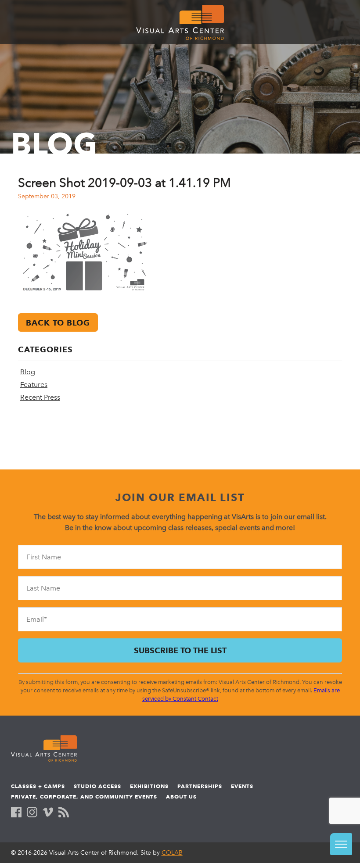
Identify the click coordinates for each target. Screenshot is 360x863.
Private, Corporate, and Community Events (84, 796)
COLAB (172, 852)
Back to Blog (58, 322)
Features (33, 384)
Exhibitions (149, 786)
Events (242, 786)
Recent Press (40, 397)
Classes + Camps (38, 786)
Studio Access (97, 786)
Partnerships (199, 786)
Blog (27, 372)
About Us (181, 796)
